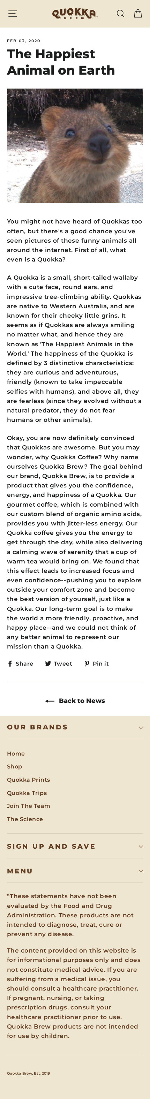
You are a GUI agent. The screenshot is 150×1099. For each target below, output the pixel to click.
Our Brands (37, 727)
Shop (14, 766)
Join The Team (29, 806)
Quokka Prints (28, 779)
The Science (25, 819)
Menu (20, 871)
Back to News (81, 701)
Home (16, 753)
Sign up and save (51, 846)
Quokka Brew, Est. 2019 (28, 1073)
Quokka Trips (27, 793)
